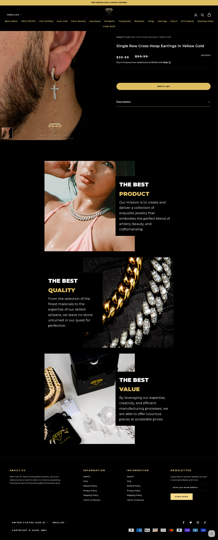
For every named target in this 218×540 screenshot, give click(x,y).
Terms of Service (91, 500)
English (13, 15)
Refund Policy (90, 486)
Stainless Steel (205, 21)
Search (86, 476)
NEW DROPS (28, 21)
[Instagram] (198, 522)
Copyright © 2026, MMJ (29, 530)
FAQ (85, 481)
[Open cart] (209, 14)
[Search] (202, 14)
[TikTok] (205, 522)
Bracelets (139, 21)
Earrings (162, 21)
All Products (187, 21)
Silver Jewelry (78, 21)
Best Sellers (11, 21)
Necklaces (95, 21)
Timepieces (124, 21)
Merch (173, 21)
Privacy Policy (90, 490)
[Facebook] (183, 522)
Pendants (109, 21)
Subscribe (181, 497)
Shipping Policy (90, 495)
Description (123, 101)
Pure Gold (62, 21)
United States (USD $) (29, 522)
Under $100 (109, 26)
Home (119, 37)
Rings (151, 21)
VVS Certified (46, 21)
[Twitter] (191, 522)
